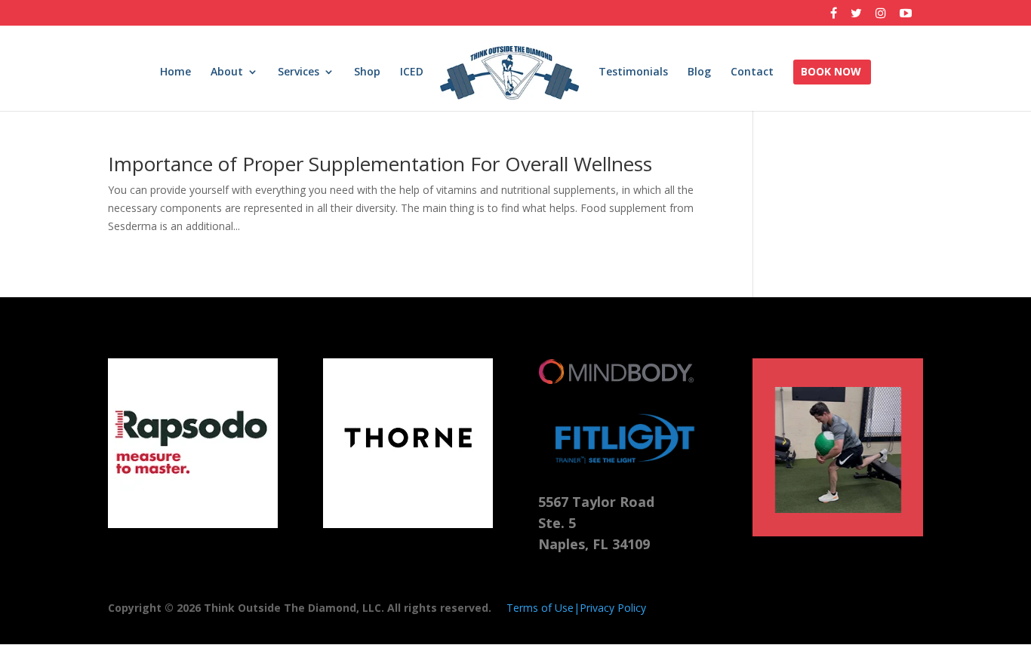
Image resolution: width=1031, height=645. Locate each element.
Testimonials (633, 72)
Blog (699, 72)
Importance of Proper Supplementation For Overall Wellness (380, 163)
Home (175, 72)
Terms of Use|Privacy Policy (576, 607)
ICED (411, 72)
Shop (367, 72)
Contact (752, 72)
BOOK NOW (831, 72)
